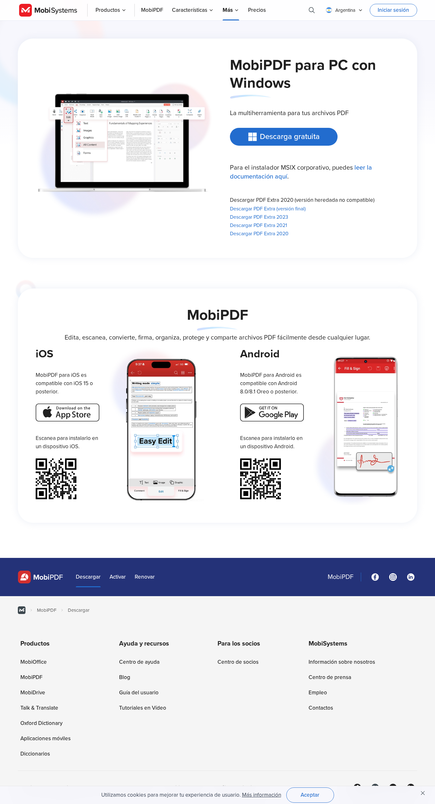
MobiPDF (340, 577)
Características (189, 10)
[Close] (422, 793)
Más (228, 10)
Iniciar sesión (393, 10)
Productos (108, 10)
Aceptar (310, 795)
